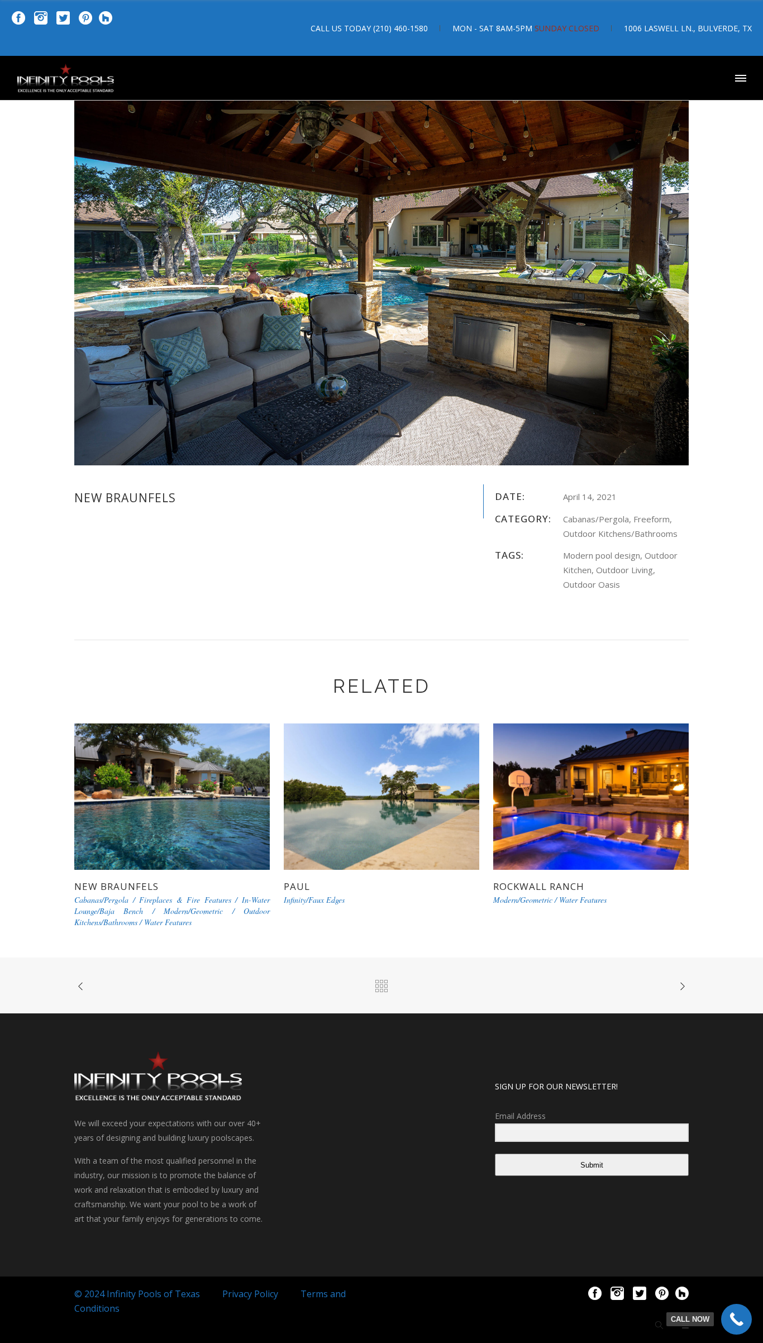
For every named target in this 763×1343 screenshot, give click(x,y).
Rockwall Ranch (538, 886)
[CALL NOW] (736, 1319)
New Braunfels (116, 886)
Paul (297, 886)
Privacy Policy (250, 1294)
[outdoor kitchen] (381, 259)
